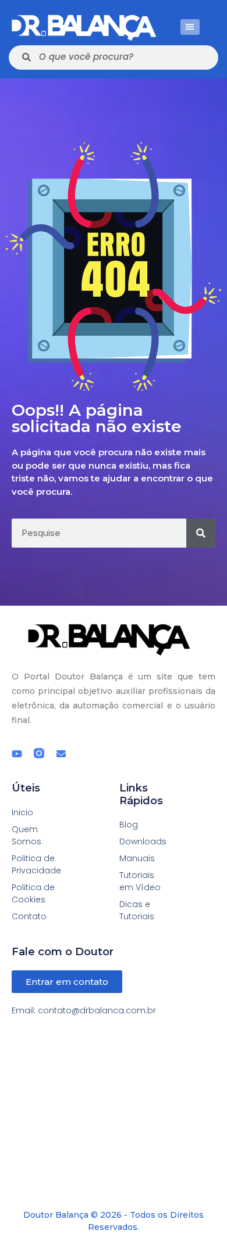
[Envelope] (61, 754)
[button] (190, 27)
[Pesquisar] (200, 533)
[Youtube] (17, 754)
